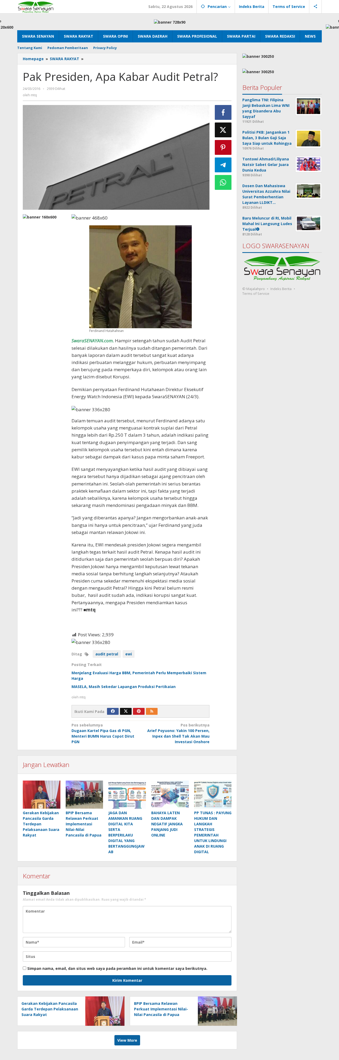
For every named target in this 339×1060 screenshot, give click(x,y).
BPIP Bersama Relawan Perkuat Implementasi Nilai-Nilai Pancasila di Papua (83, 824)
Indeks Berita (281, 288)
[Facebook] (113, 711)
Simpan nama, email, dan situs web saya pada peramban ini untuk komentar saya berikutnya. (117, 968)
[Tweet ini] (223, 129)
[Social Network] (315, 6)
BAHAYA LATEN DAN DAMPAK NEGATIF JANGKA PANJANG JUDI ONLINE (167, 824)
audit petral (106, 653)
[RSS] (152, 711)
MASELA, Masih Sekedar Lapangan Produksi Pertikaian (124, 686)
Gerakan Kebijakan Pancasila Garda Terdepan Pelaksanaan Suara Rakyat (41, 824)
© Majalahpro (253, 288)
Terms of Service (255, 293)
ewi (128, 653)
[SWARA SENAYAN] (35, 6)
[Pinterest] (139, 711)
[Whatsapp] (223, 182)
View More (127, 1040)
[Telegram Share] (223, 164)
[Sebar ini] (223, 112)
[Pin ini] (223, 147)
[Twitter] (126, 711)
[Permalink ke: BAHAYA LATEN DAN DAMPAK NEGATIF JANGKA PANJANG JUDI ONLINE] (170, 795)
